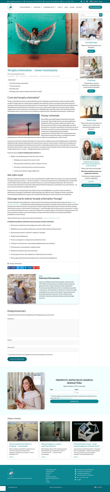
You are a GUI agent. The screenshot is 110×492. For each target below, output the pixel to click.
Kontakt (79, 7)
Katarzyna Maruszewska (49, 278)
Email (76, 389)
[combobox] (89, 14)
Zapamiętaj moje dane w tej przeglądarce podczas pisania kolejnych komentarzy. (31, 354)
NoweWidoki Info (12, 487)
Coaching (36, 7)
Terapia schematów (16, 263)
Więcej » (11, 457)
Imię (51, 389)
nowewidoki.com (58, 487)
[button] (76, 80)
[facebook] (82, 1)
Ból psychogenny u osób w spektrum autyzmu (51, 445)
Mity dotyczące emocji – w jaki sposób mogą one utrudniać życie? (87, 445)
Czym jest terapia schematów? (18, 83)
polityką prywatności (65, 398)
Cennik (72, 7)
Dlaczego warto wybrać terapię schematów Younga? (25, 91)
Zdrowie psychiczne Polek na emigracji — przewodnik (20, 445)
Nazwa (9, 340)
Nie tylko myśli (14, 89)
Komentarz (10, 318)
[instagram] (85, 1)
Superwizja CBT (49, 7)
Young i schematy (14, 86)
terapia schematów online (51, 218)
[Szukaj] (100, 14)
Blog (66, 7)
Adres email (11, 347)
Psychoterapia (25, 7)
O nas (59, 7)
